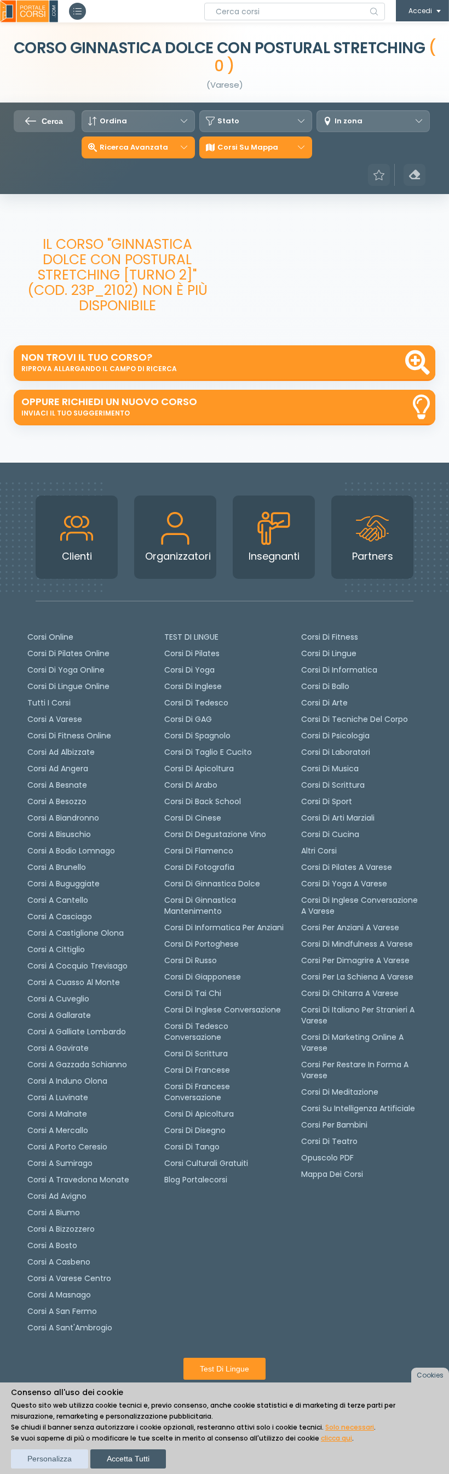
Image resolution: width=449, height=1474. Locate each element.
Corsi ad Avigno (57, 1196)
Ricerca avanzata (134, 147)
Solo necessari (349, 1427)
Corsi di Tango (192, 1146)
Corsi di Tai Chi (192, 993)
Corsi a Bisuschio (59, 834)
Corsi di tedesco (196, 702)
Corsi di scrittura (196, 1053)
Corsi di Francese (197, 1070)
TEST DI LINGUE (191, 636)
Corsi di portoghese (201, 943)
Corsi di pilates (192, 653)
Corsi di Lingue (328, 653)
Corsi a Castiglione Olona (75, 932)
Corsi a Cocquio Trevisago (77, 965)
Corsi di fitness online (69, 735)
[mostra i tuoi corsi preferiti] (379, 175)
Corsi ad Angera (57, 768)
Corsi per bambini (334, 1124)
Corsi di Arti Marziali (338, 817)
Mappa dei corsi (332, 1174)
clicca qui (336, 1438)
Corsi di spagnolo (197, 735)
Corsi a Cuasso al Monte (73, 982)
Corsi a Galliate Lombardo (76, 1031)
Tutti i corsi (49, 702)
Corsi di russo (190, 960)
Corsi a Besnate (57, 784)
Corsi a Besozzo (57, 801)
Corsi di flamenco (198, 850)
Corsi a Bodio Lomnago (71, 850)
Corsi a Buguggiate (63, 883)
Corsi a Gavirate (58, 1048)
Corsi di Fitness (329, 636)
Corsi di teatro (329, 1141)
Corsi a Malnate (57, 1113)
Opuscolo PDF (327, 1157)
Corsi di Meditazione (339, 1091)
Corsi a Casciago (59, 916)
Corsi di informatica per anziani (224, 927)
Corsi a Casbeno (58, 1261)
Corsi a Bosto (52, 1245)
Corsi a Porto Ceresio (67, 1146)
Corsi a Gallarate (59, 1015)
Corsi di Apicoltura (199, 1113)
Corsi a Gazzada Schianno (77, 1064)
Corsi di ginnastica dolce (212, 883)
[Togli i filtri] (414, 175)
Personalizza (49, 1458)
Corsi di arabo (190, 784)
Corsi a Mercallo (57, 1130)
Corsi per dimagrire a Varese (355, 960)
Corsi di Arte (324, 702)
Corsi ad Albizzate (61, 752)
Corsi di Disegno (195, 1130)
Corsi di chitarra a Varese (350, 993)
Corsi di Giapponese (202, 976)
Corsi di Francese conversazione (197, 1092)
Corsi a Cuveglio (58, 998)
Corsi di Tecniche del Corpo (354, 719)
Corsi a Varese (54, 719)
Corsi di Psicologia (335, 735)
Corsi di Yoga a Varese (344, 883)
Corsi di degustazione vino (215, 834)
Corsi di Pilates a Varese (346, 867)
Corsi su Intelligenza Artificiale (358, 1108)
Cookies (430, 1375)
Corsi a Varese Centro (69, 1278)
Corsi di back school (202, 801)
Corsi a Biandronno (63, 817)
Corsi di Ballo (325, 686)
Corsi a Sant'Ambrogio (69, 1327)
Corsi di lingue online (68, 686)
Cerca (52, 121)
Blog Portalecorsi (195, 1179)
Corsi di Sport (326, 801)
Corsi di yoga (189, 669)
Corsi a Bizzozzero (61, 1228)
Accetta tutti (128, 1458)
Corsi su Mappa (247, 147)
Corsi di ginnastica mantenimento (200, 906)
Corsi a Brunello (56, 867)
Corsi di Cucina (330, 834)
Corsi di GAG (188, 719)
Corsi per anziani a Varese (350, 927)
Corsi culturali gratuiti (206, 1163)
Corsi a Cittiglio (56, 949)
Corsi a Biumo (53, 1212)
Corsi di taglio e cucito (208, 752)
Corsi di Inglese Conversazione (222, 1009)
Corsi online (50, 636)
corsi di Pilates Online (68, 653)
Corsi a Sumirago (60, 1163)
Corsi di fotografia (199, 867)
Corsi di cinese (192, 817)
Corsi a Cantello (57, 900)
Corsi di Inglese (193, 686)
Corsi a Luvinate (57, 1097)
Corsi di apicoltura (199, 768)
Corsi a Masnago (59, 1294)
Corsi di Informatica (339, 669)
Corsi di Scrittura (333, 784)
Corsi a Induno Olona (67, 1080)
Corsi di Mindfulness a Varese (357, 943)
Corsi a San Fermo (62, 1311)
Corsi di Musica (330, 768)
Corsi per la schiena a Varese (357, 976)
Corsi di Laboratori (335, 752)
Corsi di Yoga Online (66, 669)
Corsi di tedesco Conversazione (196, 1032)
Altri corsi (319, 850)
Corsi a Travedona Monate (78, 1179)
